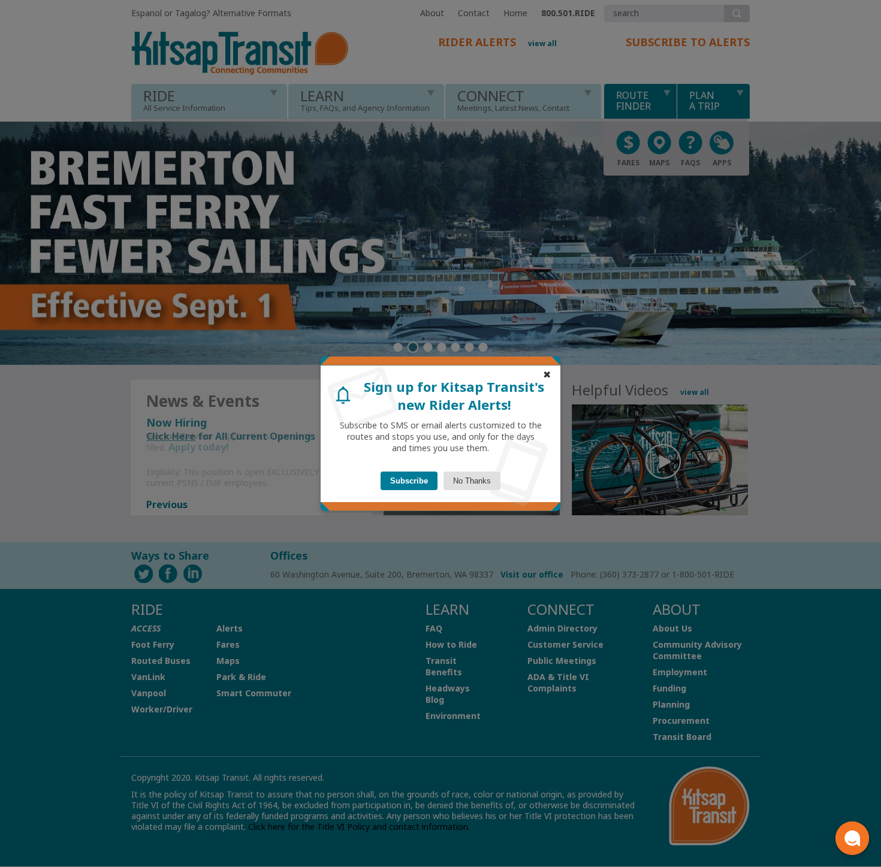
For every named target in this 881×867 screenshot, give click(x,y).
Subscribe (409, 480)
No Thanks (472, 480)
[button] (852, 838)
